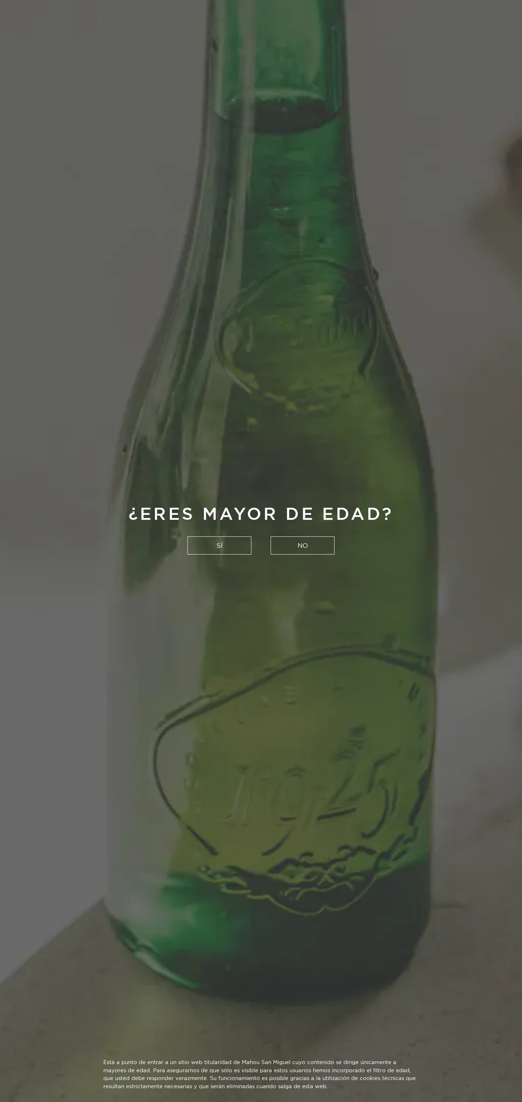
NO (303, 545)
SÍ (220, 545)
